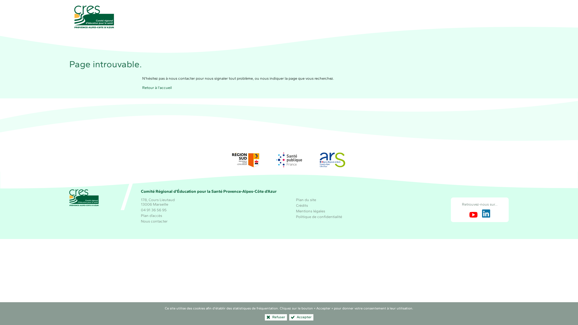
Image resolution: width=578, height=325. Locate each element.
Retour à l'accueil (157, 87)
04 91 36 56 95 (154, 210)
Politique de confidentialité (319, 216)
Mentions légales (310, 211)
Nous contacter (154, 221)
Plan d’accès (151, 215)
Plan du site (306, 199)
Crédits (302, 205)
